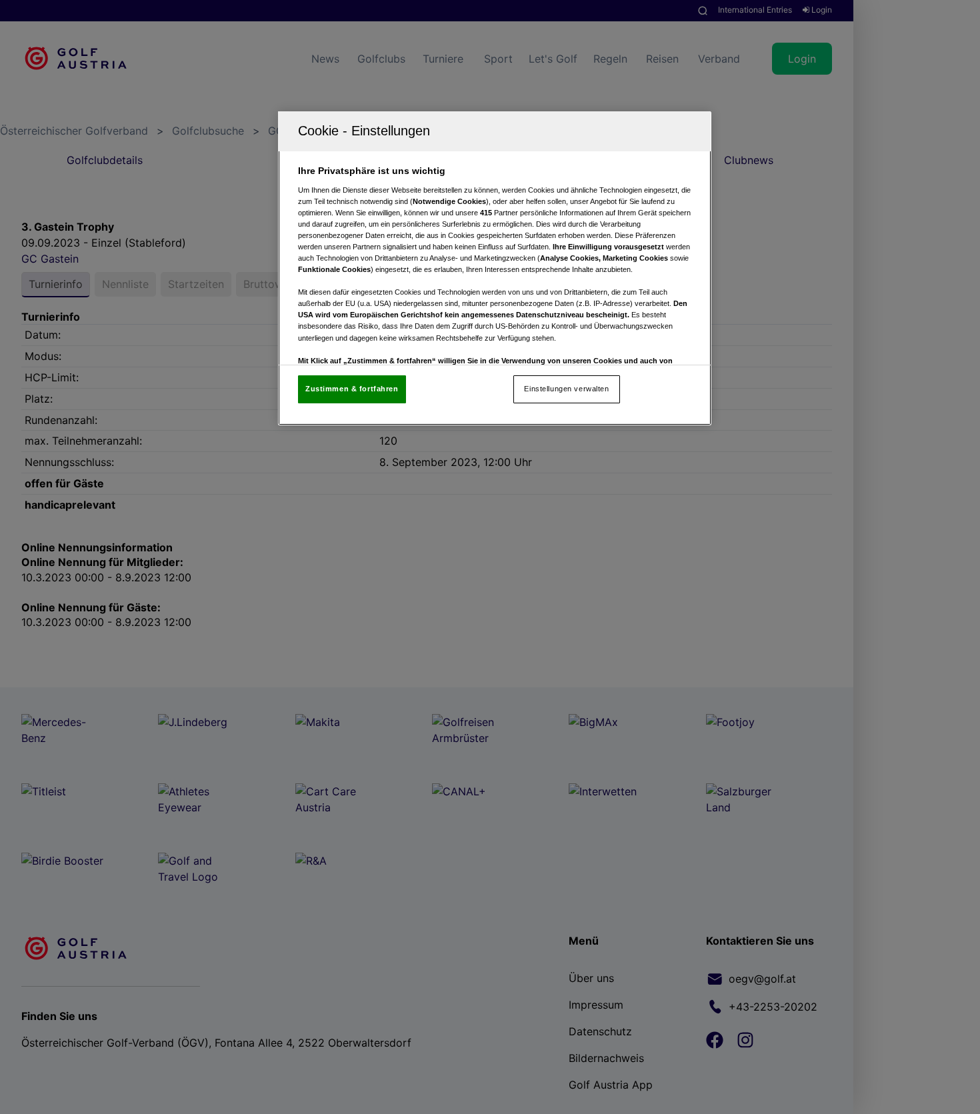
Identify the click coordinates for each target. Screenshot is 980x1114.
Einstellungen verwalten (566, 389)
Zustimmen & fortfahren (352, 389)
